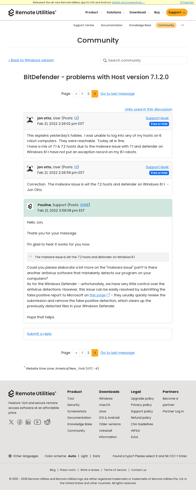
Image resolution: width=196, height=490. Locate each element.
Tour (70, 398)
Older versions (110, 424)
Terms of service (115, 470)
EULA (134, 437)
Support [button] (174, 12)
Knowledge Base (140, 25)
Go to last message (117, 93)
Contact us (138, 470)
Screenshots (76, 411)
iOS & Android (109, 417)
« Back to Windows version (31, 60)
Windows (106, 398)
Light (84, 456)
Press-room (68, 470)
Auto (72, 456)
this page (98, 295)
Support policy (142, 411)
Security (73, 405)
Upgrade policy (142, 398)
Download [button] (138, 12)
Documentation (111, 25)
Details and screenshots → (128, 2)
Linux (102, 411)
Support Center (84, 25)
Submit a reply (39, 333)
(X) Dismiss (187, 2)
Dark (96, 456)
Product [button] (91, 12)
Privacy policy (141, 405)
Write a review (89, 470)
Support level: (157, 118)
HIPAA (135, 430)
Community (166, 25)
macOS (104, 405)
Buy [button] (157, 12)
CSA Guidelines (142, 424)
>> (182, 25)
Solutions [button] (114, 12)
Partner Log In (173, 411)
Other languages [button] (25, 456)
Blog (53, 470)
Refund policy (141, 417)
